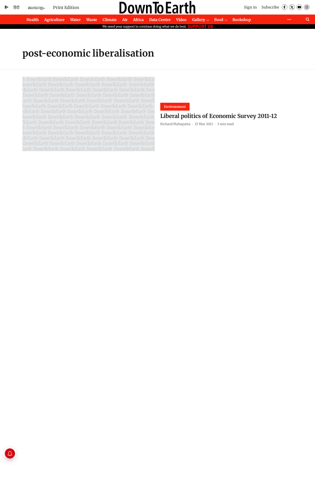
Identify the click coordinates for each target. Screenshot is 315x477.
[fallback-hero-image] (88, 114)
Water (75, 19)
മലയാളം (36, 7)
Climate (110, 19)
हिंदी (16, 7)
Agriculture (54, 19)
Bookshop (241, 19)
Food (218, 19)
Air (125, 19)
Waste (91, 19)
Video (181, 19)
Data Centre (160, 19)
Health (33, 19)
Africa (138, 19)
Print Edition (66, 7)
